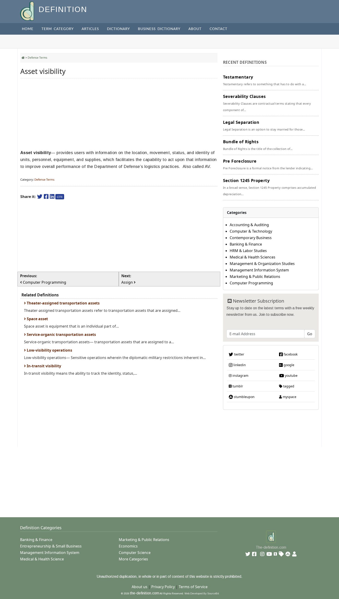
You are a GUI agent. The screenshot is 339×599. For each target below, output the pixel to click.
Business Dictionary (159, 29)
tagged (288, 386)
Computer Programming (251, 283)
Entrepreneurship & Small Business (51, 546)
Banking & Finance (246, 244)
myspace (289, 397)
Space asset (37, 318)
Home (27, 29)
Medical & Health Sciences (252, 257)
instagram (240, 375)
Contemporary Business (251, 237)
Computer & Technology (251, 231)
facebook (290, 354)
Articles (90, 29)
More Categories (133, 559)
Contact (218, 29)
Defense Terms (37, 58)
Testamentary (264, 80)
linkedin (239, 365)
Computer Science (135, 552)
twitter (238, 354)
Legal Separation (264, 125)
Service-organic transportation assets (61, 334)
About (195, 29)
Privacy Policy (163, 586)
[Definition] (27, 11)
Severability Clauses (267, 103)
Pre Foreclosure (268, 164)
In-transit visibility (43, 365)
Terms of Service (193, 586)
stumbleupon (244, 397)
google (288, 365)
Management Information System (259, 270)
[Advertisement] (118, 114)
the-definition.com (144, 593)
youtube (290, 375)
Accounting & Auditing (249, 224)
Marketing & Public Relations (255, 276)
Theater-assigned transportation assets (63, 303)
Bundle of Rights (258, 145)
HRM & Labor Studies (248, 250)
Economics (128, 546)
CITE (60, 197)
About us (139, 586)
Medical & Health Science (42, 559)
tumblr (237, 386)
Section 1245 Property (269, 187)
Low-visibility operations (49, 350)
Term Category (58, 29)
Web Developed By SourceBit (201, 593)
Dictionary (118, 29)
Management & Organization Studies (262, 263)
